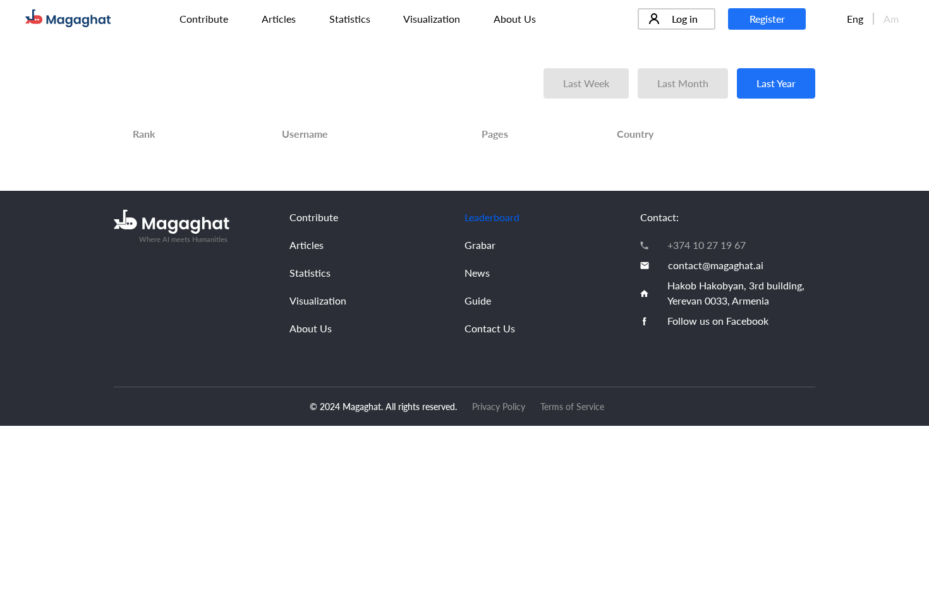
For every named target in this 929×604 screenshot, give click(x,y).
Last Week (586, 83)
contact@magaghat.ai (715, 265)
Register (767, 19)
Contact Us (489, 328)
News (477, 273)
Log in (685, 19)
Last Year (776, 83)
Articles (279, 19)
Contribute (203, 19)
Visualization (431, 19)
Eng (855, 19)
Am (891, 19)
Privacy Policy (498, 406)
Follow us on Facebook (717, 321)
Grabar (479, 245)
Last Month (682, 83)
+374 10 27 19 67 (706, 245)
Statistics (349, 19)
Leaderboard (491, 217)
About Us (515, 19)
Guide (477, 300)
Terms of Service (572, 406)
